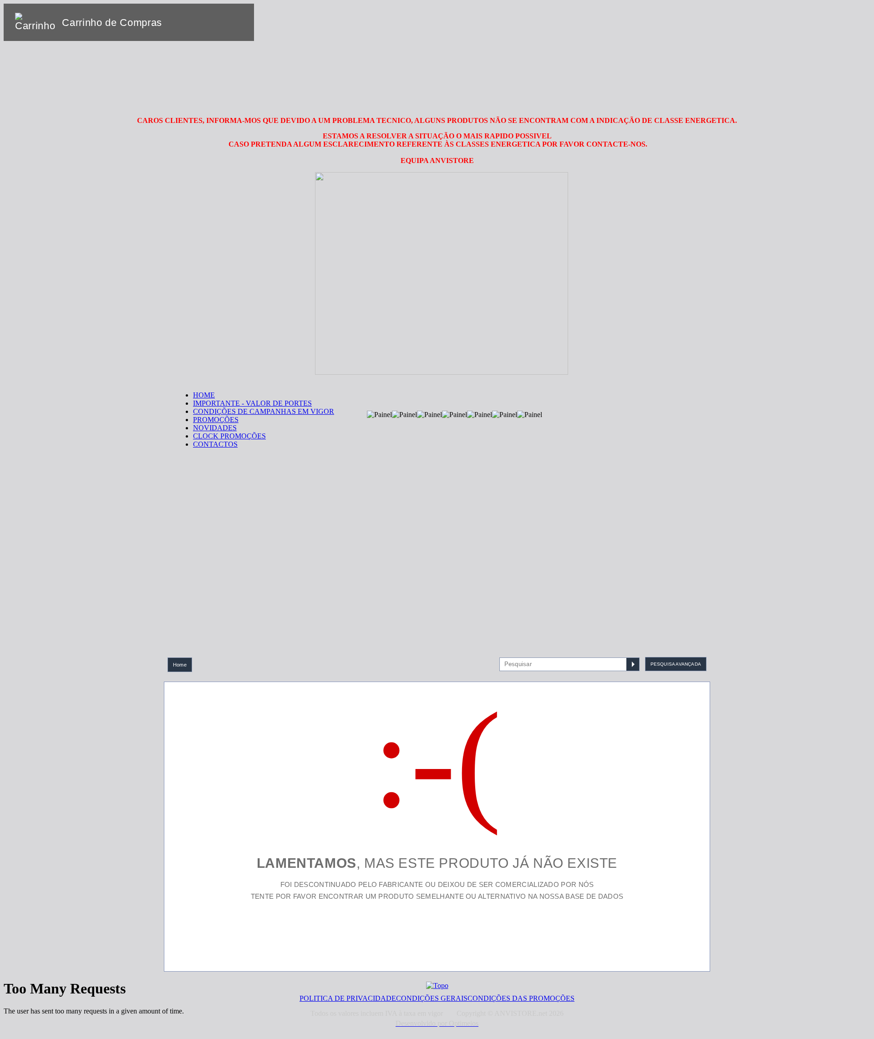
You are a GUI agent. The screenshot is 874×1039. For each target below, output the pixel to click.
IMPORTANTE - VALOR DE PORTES (252, 403)
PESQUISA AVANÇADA (675, 664)
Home (180, 664)
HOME (204, 395)
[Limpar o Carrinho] (219, 22)
